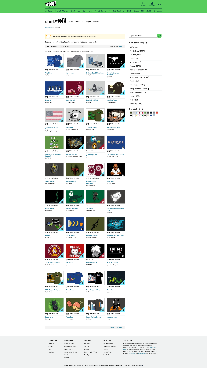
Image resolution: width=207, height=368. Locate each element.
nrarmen (110, 76)
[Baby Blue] (136, 113)
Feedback (51, 352)
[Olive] (131, 113)
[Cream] (148, 115)
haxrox (69, 75)
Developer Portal (89, 355)
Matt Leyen (111, 183)
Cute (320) (134, 58)
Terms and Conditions (110, 346)
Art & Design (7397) (137, 85)
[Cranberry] (139, 113)
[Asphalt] (148, 113)
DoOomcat (111, 237)
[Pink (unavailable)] (139, 115)
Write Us (66, 357)
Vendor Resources (109, 355)
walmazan (70, 265)
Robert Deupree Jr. (114, 265)
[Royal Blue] (151, 115)
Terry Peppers (51, 183)
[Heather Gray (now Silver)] (154, 115)
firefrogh (49, 292)
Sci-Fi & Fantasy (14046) (139, 77)
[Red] (142, 113)
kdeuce (69, 183)
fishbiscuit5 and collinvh (74, 156)
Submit (96, 21)
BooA (89, 292)
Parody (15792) (135, 66)
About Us (51, 343)
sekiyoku (49, 102)
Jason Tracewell (113, 156)
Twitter (86, 346)
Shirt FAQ (66, 355)
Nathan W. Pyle (72, 237)
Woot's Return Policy (70, 346)
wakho (90, 264)
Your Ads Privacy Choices (132, 365)
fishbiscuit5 (91, 185)
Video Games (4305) (138, 92)
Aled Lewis (91, 75)
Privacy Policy (108, 352)
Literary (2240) (135, 55)
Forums (143, 5)
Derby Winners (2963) (138, 89)
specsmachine (92, 237)
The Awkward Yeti (72, 129)
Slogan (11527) (135, 62)
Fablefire (49, 158)
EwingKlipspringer (52, 131)
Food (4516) (134, 81)
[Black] (131, 115)
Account (152, 5)
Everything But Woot (90, 352)
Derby (70, 21)
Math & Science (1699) (138, 70)
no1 (109, 319)
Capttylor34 (71, 102)
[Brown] (145, 115)
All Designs (86, 21)
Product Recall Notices (71, 352)
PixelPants (70, 210)
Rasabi (90, 319)
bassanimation (92, 158)
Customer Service (69, 343)
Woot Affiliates (108, 343)
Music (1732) (135, 96)
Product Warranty (69, 349)
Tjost (48, 75)
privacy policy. (142, 353)
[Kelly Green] (142, 115)
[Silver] (134, 113)
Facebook (87, 343)
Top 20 (77, 21)
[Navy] (151, 113)
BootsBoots (50, 265)
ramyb (90, 102)
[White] (134, 115)
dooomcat (111, 129)
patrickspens (112, 102)
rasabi (110, 212)
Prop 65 (106, 349)
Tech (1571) (134, 100)
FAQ (50, 349)
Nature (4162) (135, 74)
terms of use (132, 353)
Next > (121, 46)
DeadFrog (91, 129)
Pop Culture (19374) (137, 51)
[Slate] (154, 113)
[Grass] (145, 113)
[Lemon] (136, 115)
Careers (51, 346)
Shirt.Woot (55, 20)
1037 (116, 327)
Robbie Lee (91, 210)
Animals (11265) (136, 104)
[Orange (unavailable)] (157, 113)
